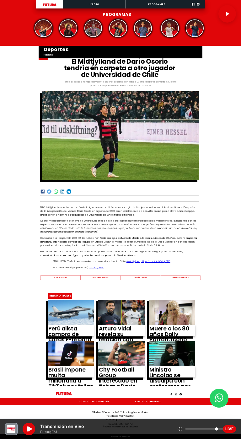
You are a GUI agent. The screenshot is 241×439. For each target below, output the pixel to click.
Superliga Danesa (100, 277)
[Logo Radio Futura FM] (49, 6)
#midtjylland (133, 261)
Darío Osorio (141, 277)
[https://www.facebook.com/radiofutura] (193, 8)
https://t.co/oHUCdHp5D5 (155, 261)
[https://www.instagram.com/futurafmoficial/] (198, 8)
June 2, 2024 (96, 267)
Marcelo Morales (181, 277)
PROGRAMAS (156, 4)
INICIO (94, 4)
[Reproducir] (227, 14)
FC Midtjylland (60, 277)
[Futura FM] (43, 28)
